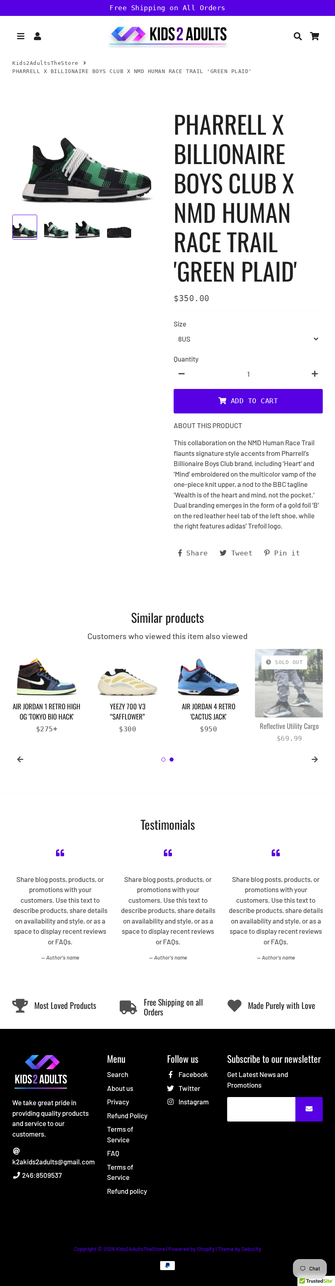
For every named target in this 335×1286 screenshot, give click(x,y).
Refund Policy (127, 1115)
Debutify (251, 1249)
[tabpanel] (46, 691)
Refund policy (127, 1191)
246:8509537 (41, 1175)
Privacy (118, 1101)
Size (180, 324)
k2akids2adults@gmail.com (53, 1161)
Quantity (186, 359)
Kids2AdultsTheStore (45, 63)
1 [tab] (163, 759)
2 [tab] (172, 759)
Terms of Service (120, 1134)
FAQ (113, 1153)
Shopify (205, 1249)
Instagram (193, 1101)
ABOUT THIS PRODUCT (208, 425)
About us (120, 1088)
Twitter (188, 1088)
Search (117, 1074)
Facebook (192, 1074)
